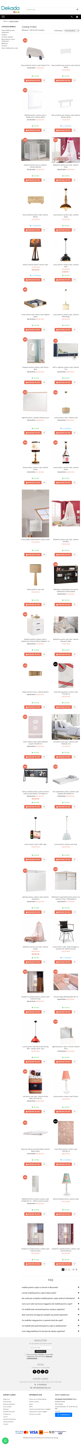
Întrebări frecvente (9, 1412)
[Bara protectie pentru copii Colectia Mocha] (35, 200)
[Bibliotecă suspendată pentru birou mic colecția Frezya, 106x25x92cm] (66, 880)
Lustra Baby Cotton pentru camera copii (35, 539)
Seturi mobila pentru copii (10, 48)
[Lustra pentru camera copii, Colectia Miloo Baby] (66, 299)
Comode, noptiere (7, 37)
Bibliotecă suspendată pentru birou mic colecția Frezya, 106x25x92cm (66, 898)
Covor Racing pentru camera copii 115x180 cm (66, 693)
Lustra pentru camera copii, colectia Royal (66, 216)
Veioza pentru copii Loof (35, 589)
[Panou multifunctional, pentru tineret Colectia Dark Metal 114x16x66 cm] (35, 777)
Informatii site (35, 1395)
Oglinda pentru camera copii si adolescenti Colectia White (35, 116)
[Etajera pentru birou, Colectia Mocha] (35, 675)
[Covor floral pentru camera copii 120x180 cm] (66, 1133)
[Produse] (3, 17)
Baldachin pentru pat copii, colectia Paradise (65, 540)
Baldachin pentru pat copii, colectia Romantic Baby (65, 640)
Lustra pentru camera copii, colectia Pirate (66, 468)
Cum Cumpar (7, 1407)
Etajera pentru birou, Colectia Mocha (35, 692)
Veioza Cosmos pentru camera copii (35, 265)
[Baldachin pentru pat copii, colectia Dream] (35, 932)
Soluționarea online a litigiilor (38, 1412)
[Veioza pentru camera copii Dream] (66, 1081)
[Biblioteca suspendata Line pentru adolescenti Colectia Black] (66, 574)
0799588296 (42, 1385)
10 (73, 1269)
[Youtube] (38, 1372)
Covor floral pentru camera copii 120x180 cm (65, 1150)
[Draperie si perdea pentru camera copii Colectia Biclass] (66, 1234)
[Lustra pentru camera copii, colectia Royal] (66, 200)
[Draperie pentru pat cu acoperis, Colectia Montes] (35, 150)
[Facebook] (34, 1372)
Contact (5, 1424)
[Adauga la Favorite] (44, 80)
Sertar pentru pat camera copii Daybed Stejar (35, 316)
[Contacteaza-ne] (72, 17)
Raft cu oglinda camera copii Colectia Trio (66, 368)
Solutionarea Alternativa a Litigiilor (40, 1409)
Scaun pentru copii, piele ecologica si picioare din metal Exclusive (66, 948)
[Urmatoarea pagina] (76, 1269)
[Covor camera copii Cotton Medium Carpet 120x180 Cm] (35, 727)
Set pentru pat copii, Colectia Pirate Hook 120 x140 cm (35, 1097)
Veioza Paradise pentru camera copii (66, 1199)
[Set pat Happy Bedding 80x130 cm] (66, 982)
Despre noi (6, 1399)
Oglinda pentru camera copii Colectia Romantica (35, 898)
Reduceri (6, 1409)
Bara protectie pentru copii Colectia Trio (35, 65)
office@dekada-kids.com (42, 1388)
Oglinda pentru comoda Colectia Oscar (35, 418)
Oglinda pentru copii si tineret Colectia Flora (66, 1048)
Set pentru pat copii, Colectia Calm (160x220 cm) (66, 743)
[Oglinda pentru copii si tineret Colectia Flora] (66, 1031)
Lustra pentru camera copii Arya (65, 844)
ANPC (31, 1407)
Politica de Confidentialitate (37, 1399)
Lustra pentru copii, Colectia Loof (66, 418)
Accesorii (4, 46)
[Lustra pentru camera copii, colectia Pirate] (66, 452)
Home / (6, 21)
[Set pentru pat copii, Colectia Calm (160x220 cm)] (66, 727)
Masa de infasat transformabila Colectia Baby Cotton (35, 1150)
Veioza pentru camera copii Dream (66, 1096)
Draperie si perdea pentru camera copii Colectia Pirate (35, 998)
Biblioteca (5, 43)
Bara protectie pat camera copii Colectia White (66, 66)
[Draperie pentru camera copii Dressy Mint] (35, 351)
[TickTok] (42, 1372)
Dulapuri (4, 35)
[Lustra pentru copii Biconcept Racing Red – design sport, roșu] (35, 1031)
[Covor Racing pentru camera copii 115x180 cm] (66, 675)
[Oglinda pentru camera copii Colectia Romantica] (35, 881)
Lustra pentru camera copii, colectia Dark (66, 266)
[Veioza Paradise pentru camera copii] (66, 1184)
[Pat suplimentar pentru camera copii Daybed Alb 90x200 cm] (66, 777)
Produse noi (7, 1414)
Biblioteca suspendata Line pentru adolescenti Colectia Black (66, 590)
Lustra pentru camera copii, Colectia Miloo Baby (66, 316)
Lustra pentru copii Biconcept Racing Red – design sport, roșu (35, 1048)
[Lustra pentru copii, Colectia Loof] (66, 402)
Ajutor (31, 1404)
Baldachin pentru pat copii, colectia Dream (35, 948)
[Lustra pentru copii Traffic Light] (35, 828)
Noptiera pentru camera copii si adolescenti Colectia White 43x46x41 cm (35, 640)
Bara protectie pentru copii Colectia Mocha (35, 216)
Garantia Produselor (9, 1419)
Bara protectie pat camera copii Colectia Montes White (66, 116)
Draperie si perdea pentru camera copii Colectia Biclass (66, 1250)
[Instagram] (46, 1372)
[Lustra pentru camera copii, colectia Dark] (66, 250)
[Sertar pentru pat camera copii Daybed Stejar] (35, 299)
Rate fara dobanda (9, 1404)
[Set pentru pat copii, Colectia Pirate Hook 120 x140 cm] (35, 1081)
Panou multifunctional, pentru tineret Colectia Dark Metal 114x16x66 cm (35, 793)
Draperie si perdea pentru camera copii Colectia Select (35, 1250)
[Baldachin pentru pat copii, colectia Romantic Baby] (66, 624)
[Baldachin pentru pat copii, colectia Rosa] (66, 150)
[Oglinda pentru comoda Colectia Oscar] (35, 402)
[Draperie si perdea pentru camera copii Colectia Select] (35, 1234)
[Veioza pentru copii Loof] (35, 574)
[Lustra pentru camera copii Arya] (66, 828)
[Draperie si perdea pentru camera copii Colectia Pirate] (35, 982)
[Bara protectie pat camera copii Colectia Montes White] (66, 100)
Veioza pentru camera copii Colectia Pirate (35, 468)
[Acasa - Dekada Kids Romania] (12, 9)
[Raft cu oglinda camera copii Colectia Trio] (66, 351)
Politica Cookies (34, 1402)
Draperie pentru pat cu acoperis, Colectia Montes (35, 166)
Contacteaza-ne (65, 1415)
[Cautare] (77, 9)
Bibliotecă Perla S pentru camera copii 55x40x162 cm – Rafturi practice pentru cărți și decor (35, 1200)
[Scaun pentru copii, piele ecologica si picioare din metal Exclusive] (66, 932)
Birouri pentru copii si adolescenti (8, 40)
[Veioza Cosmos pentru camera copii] (35, 250)
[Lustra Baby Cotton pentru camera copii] (35, 513)
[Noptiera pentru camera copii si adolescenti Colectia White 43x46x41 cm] (35, 624)
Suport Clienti (9, 1395)
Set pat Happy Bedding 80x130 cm (66, 997)
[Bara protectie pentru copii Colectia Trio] (35, 50)
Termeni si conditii (34, 1414)
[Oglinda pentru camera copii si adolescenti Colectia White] (35, 100)
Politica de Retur (8, 1422)
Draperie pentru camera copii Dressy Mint (35, 368)
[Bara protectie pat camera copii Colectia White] (66, 50)
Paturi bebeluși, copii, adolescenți (8, 31)
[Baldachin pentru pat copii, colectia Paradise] (66, 513)
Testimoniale (7, 1402)
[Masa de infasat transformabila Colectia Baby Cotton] (35, 1133)
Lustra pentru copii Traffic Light (35, 844)
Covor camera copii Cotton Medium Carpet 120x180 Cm (35, 743)
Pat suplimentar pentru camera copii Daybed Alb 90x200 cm (66, 793)
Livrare (5, 1417)
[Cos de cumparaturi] (77, 17)
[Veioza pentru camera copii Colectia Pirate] (35, 452)
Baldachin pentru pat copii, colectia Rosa (65, 166)
